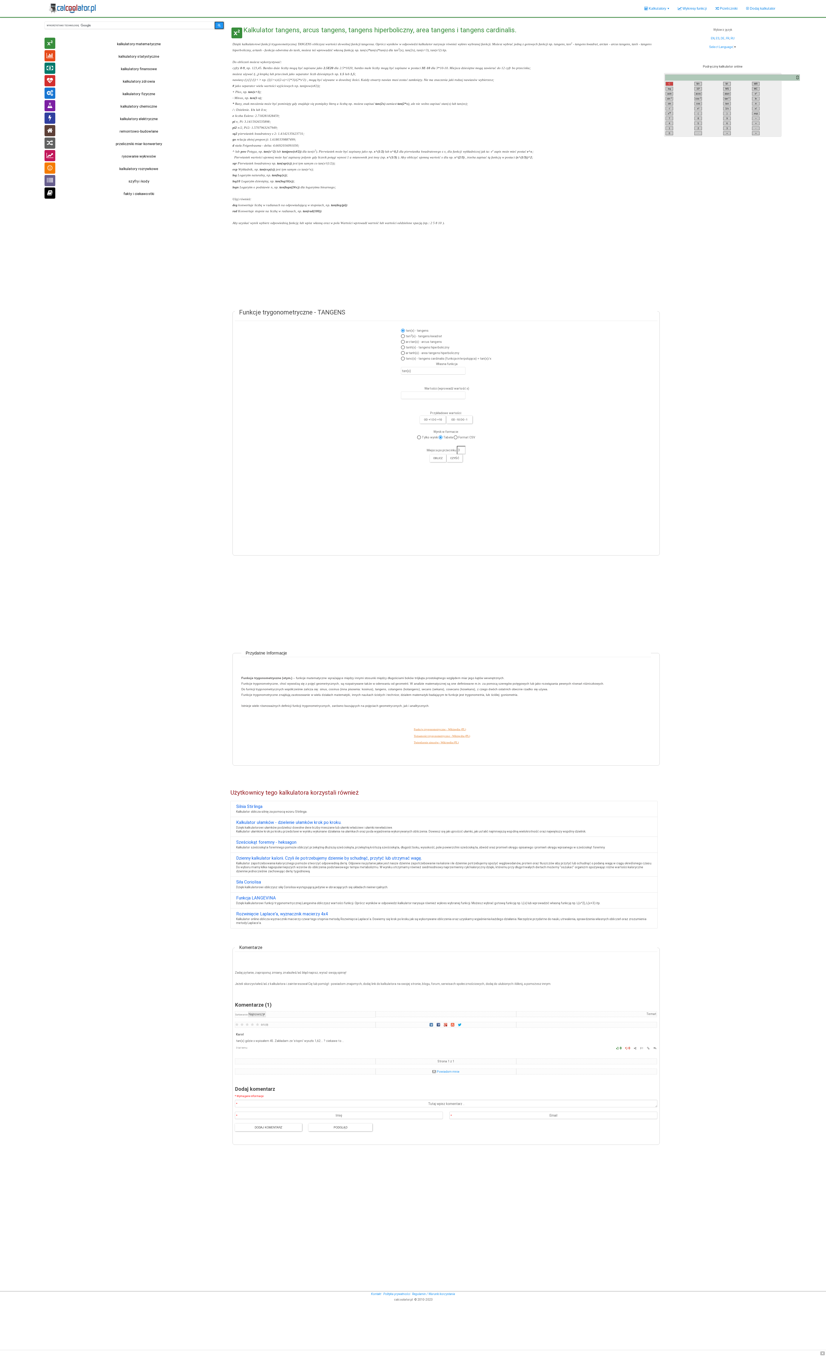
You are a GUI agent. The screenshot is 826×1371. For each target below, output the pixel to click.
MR (756, 83)
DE (722, 38)
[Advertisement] (444, 261)
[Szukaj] (219, 25)
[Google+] (446, 1024)
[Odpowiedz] (654, 1048)
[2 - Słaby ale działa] (242, 1024)
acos (698, 93)
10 (698, 88)
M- (727, 83)
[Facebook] (439, 1024)
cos (698, 98)
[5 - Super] (257, 1024)
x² (698, 108)
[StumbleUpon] (453, 1024)
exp (756, 113)
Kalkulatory (659, 11)
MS (727, 88)
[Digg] (432, 1024)
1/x (727, 108)
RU (733, 38)
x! (756, 108)
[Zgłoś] (641, 1048)
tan (727, 98)
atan (727, 93)
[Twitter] (460, 1024)
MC (756, 88)
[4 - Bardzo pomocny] (252, 1024)
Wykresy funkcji (694, 8)
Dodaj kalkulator (762, 8)
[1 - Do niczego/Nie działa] (236, 1024)
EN (713, 38)
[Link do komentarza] (648, 1048)
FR (727, 38)
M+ (698, 83)
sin (669, 98)
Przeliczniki (728, 8)
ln (756, 98)
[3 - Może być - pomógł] (247, 1024)
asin (669, 93)
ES (718, 38)
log (669, 88)
